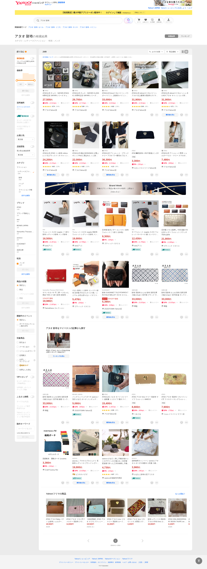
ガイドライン (102, 562)
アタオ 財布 (24, 36)
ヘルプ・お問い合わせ (129, 562)
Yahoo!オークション (112, 559)
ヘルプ (189, 8)
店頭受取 (20, 146)
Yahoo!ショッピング (82, 559)
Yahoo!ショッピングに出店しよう (173, 8)
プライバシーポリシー (66, 562)
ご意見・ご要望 (143, 562)
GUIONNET (106, 290)
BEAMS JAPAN (77, 394)
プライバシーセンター (82, 562)
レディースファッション (35, 41)
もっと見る (179, 494)
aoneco (74, 458)
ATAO (46, 91)
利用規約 (93, 562)
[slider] (17, 80)
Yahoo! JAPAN (154, 8)
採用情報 (118, 562)
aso (44, 229)
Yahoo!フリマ (127, 559)
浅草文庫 (135, 290)
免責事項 (111, 562)
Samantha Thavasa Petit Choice (53, 290)
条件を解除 (25, 195)
